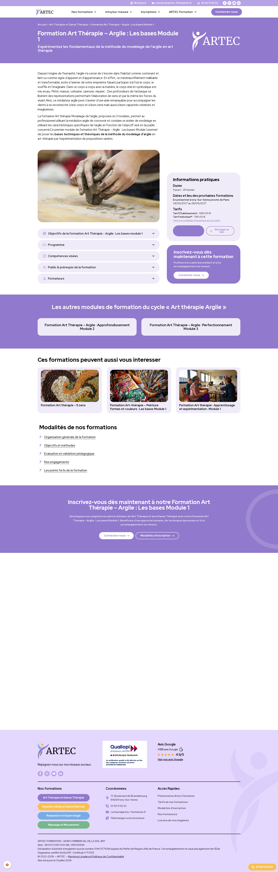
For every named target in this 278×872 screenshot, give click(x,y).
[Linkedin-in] (239, 3)
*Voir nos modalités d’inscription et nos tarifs (196, 220)
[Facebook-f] (225, 3)
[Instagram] (229, 3)
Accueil (42, 24)
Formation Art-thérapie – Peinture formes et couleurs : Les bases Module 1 (138, 407)
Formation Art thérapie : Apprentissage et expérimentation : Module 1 (207, 407)
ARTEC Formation (181, 12)
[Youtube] (234, 3)
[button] (220, 230)
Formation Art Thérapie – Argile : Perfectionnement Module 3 (191, 327)
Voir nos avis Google (170, 759)
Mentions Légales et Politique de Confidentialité (96, 856)
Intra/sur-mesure (116, 12)
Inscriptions (148, 12)
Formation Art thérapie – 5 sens (63, 405)
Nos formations (82, 12)
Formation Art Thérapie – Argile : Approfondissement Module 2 (87, 327)
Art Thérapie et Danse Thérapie (68, 24)
